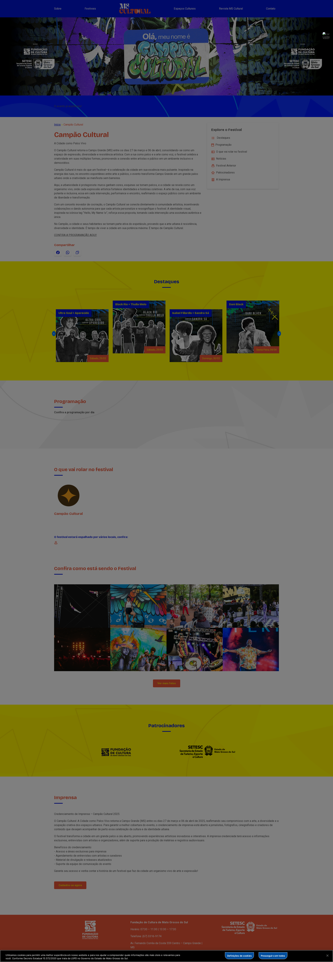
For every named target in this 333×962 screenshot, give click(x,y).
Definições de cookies (239, 955)
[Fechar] (327, 955)
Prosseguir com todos (273, 955)
